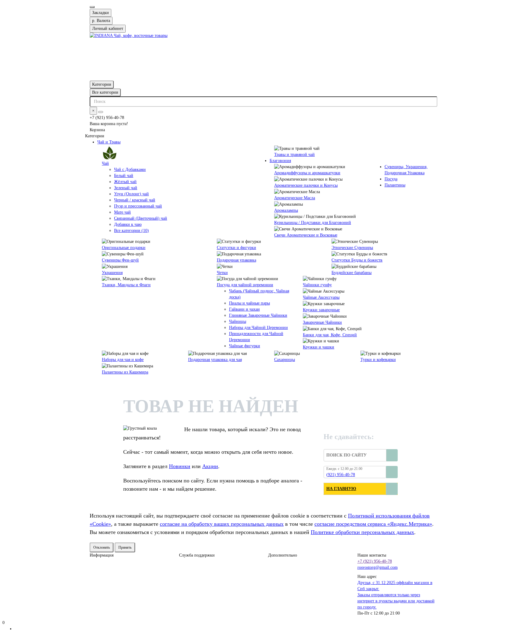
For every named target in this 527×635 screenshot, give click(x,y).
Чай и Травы (108, 142)
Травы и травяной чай (294, 154)
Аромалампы (286, 210)
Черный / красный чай (134, 200)
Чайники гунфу (317, 285)
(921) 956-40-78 (340, 474)
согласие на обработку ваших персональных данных (222, 524)
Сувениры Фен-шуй (120, 260)
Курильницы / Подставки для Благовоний (312, 222)
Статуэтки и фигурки (236, 247)
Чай (105, 163)
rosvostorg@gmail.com (377, 567)
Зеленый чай (125, 188)
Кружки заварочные (321, 310)
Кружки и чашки (318, 347)
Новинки (179, 466)
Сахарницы (284, 359)
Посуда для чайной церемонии (245, 285)
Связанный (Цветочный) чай (140, 218)
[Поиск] (100, 112)
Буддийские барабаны (351, 272)
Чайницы (237, 321)
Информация (101, 555)
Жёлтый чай (125, 181)
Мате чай (122, 212)
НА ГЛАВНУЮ (341, 488)
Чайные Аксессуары (321, 297)
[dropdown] (92, 7)
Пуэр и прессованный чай (138, 206)
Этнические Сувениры (352, 247)
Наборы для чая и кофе (123, 359)
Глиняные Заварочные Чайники (258, 315)
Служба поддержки (197, 555)
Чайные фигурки (244, 346)
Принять (124, 547)
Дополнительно (282, 555)
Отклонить (101, 547)
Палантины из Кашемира (125, 372)
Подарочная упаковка (236, 260)
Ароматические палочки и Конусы (306, 185)
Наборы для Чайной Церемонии (258, 327)
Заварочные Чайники (322, 322)
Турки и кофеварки (378, 359)
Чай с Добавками (130, 169)
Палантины (395, 185)
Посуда (391, 179)
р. (101, 20)
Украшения (112, 272)
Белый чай (123, 175)
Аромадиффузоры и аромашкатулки (307, 173)
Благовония (280, 160)
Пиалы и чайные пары (249, 303)
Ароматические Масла (294, 198)
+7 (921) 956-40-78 (374, 561)
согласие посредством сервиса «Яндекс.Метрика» (373, 524)
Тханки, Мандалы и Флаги (126, 285)
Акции (210, 466)
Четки (222, 272)
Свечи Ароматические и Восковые (305, 235)
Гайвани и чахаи (244, 309)
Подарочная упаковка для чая (215, 359)
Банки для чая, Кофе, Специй (330, 335)
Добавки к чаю (128, 224)
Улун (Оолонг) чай (131, 194)
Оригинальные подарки (123, 247)
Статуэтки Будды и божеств (357, 260)
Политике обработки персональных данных (362, 532)
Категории (101, 84)
